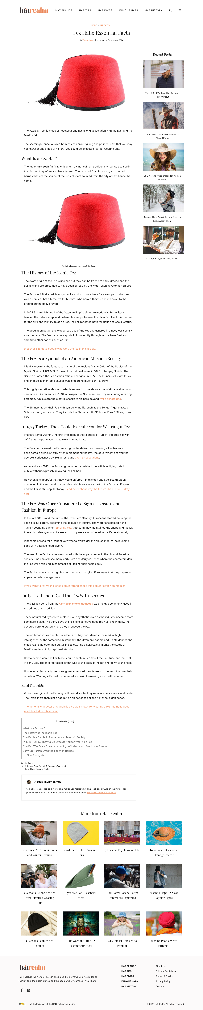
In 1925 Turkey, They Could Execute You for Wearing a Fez (57, 741)
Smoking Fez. (64, 527)
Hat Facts (105, 10)
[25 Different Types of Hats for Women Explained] (163, 157)
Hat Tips (85, 10)
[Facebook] (21, 990)
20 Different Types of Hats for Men (162, 258)
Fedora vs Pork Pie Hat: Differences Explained (45, 766)
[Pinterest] (28, 990)
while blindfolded (110, 398)
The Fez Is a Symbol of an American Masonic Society (54, 737)
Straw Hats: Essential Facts (36, 769)
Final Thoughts (35, 755)
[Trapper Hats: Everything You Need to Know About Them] (163, 198)
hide (71, 721)
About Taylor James (47, 781)
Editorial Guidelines (166, 971)
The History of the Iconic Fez (40, 732)
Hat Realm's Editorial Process (101, 792)
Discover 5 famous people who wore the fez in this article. (60, 348)
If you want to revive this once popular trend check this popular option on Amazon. (75, 585)
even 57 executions (87, 457)
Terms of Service (164, 976)
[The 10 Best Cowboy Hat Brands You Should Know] (163, 116)
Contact (160, 986)
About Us (160, 966)
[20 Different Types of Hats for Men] (163, 240)
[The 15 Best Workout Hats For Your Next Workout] (163, 74)
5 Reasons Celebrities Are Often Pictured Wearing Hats (39, 898)
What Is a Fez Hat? (34, 728)
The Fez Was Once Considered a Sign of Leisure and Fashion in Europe (65, 746)
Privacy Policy (163, 981)
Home (94, 25)
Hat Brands (63, 10)
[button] (170, 10)
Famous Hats (128, 10)
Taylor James (88, 40)
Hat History (153, 10)
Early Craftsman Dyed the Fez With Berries (48, 750)
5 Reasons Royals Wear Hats (122, 850)
